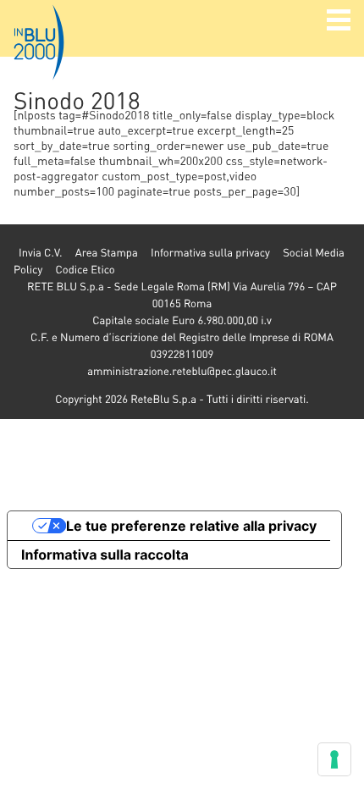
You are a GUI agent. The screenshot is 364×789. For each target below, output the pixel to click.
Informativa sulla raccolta (105, 554)
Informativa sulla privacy (210, 253)
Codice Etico (84, 269)
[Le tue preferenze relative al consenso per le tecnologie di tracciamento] (334, 759)
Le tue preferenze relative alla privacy (191, 525)
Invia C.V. (40, 253)
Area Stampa (106, 253)
